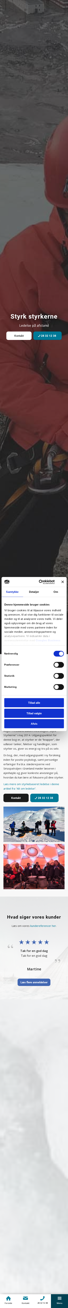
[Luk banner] (62, 582)
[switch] (58, 665)
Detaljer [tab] (34, 591)
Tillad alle (34, 702)
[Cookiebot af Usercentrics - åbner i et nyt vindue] (40, 582)
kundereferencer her (43, 926)
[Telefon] (43, 1298)
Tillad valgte (34, 713)
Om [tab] (55, 591)
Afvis (34, 723)
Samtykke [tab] (12, 591)
